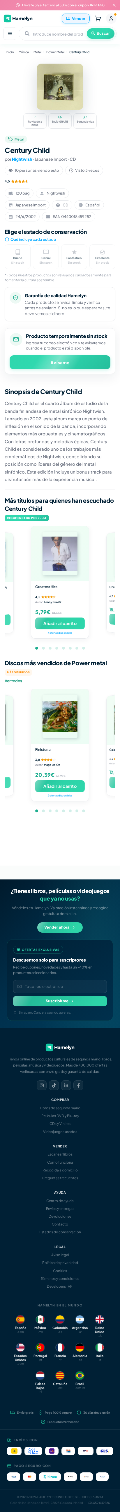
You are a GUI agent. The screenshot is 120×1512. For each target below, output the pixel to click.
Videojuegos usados (60, 1132)
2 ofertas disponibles (60, 795)
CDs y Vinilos (60, 1123)
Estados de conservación (60, 1232)
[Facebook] (78, 1085)
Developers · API (60, 1286)
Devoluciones (60, 1216)
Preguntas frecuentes (60, 1178)
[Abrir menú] (9, 33)
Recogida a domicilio (60, 1170)
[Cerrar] (114, 5)
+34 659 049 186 (98, 1502)
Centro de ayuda (60, 1201)
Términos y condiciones (60, 1278)
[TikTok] (54, 1085)
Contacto (60, 1224)
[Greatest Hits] (60, 553)
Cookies (60, 1271)
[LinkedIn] (66, 1085)
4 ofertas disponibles (60, 632)
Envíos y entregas (60, 1208)
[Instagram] (42, 1085)
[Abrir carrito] (98, 18)
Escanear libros (60, 1154)
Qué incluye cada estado (33, 239)
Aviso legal (60, 1255)
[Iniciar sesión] (111, 18)
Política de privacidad (60, 1262)
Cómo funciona (60, 1162)
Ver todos (13, 681)
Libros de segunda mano (60, 1108)
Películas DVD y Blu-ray (60, 1116)
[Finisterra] (60, 716)
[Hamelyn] (18, 18)
